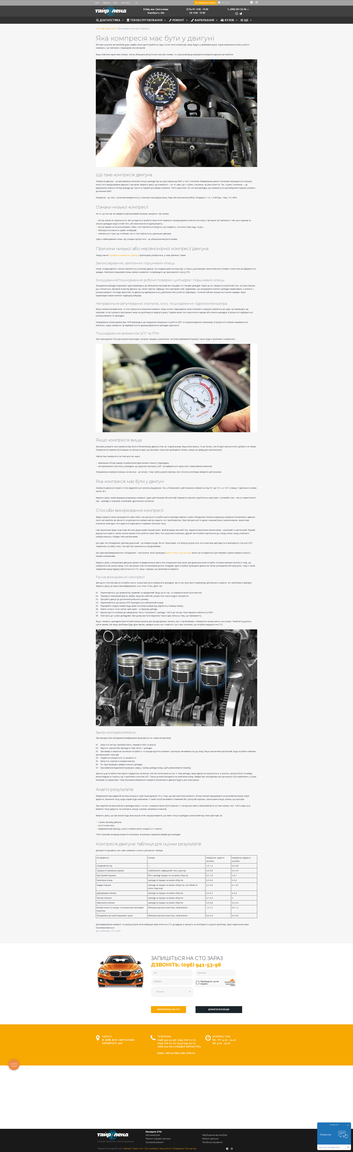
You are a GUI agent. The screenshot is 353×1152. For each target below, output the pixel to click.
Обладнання (178, 1148)
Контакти (125, 3)
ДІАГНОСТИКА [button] (109, 20)
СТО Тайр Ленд (103, 28)
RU (223, 2)
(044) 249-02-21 (186, 1043)
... (134, 3)
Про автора (190, 1148)
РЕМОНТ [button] (178, 20)
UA (228, 2)
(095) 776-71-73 (186, 1040)
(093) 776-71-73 (166, 1043)
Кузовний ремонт (155, 1142)
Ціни (97, 3)
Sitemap (127, 1148)
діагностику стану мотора (178, 552)
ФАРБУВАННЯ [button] (204, 20)
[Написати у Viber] (236, 13)
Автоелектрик (153, 1135)
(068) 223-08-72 (166, 1046)
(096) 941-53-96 (166, 1040)
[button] (168, 1009)
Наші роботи (165, 1148)
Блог (116, 3)
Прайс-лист (137, 1148)
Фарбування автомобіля (214, 1135)
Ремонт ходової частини (158, 1138)
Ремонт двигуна (210, 1138)
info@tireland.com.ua (180, 1053)
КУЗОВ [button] (229, 20)
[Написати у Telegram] (240, 13)
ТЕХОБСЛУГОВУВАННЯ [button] (145, 20)
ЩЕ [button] (245, 20)
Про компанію (151, 1148)
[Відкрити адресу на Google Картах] (144, 9)
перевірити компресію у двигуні (123, 255)
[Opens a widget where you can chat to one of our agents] (334, 1136)
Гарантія (106, 3)
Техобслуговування (212, 1142)
